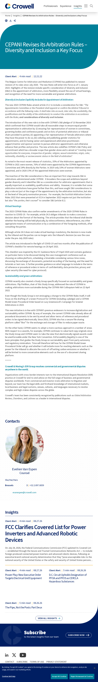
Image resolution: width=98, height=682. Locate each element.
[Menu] (86, 6)
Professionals (51, 6)
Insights (78, 6)
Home (7, 15)
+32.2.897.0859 (37, 485)
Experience (65, 6)
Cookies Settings (8, 676)
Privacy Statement (56, 661)
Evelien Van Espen (24, 469)
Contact (9, 661)
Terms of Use (37, 661)
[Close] (94, 668)
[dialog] (49, 672)
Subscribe (22, 661)
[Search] (91, 6)
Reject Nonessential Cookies (82, 676)
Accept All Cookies (59, 676)
